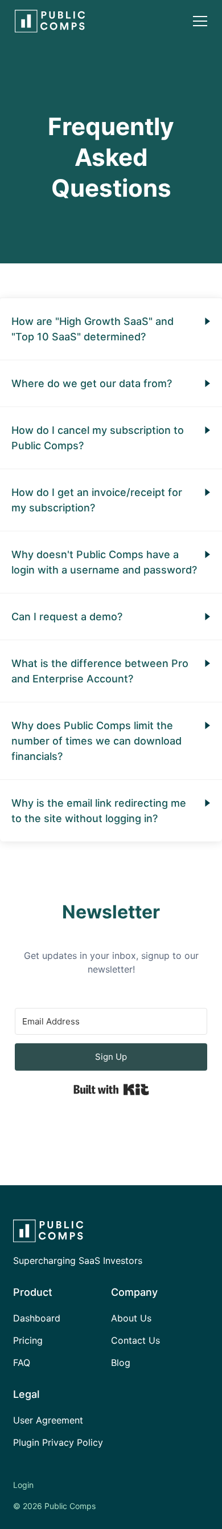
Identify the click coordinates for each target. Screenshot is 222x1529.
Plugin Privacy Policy (58, 1442)
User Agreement (48, 1420)
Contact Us (135, 1340)
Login (23, 1485)
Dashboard (36, 1318)
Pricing (28, 1340)
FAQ (21, 1362)
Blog (120, 1362)
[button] (200, 21)
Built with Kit (111, 1089)
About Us (131, 1318)
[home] (47, 21)
